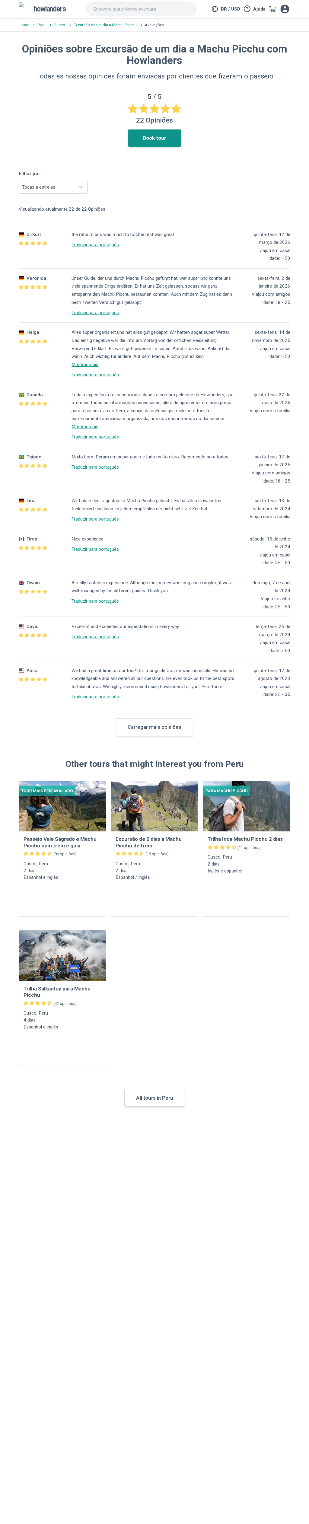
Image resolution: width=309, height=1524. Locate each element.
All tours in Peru (154, 1098)
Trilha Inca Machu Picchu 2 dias (245, 839)
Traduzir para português (95, 244)
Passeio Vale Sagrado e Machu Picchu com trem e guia (60, 842)
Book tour (154, 138)
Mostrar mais (85, 364)
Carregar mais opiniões (154, 727)
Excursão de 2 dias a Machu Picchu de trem (149, 842)
